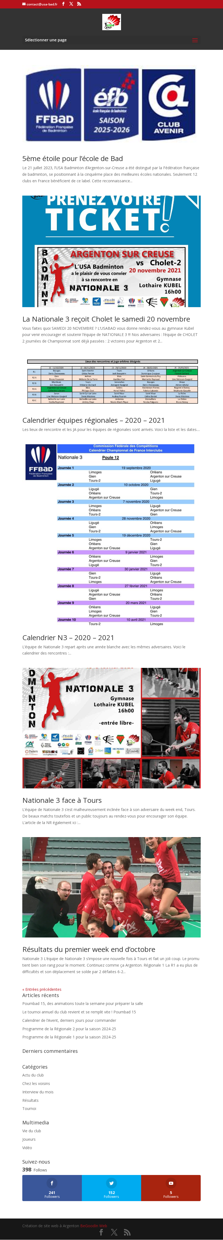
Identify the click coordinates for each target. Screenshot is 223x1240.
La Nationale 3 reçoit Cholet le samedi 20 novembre (106, 319)
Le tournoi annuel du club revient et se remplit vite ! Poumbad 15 (79, 1011)
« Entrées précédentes (41, 989)
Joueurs (29, 1139)
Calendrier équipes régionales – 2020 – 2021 (93, 420)
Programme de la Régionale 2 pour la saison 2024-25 (69, 1028)
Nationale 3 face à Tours (62, 800)
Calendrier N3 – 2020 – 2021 (68, 637)
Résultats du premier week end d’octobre (88, 949)
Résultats (30, 1100)
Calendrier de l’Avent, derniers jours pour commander (69, 1020)
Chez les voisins (36, 1083)
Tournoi (29, 1108)
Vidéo (27, 1147)
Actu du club (33, 1075)
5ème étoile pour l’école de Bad (72, 158)
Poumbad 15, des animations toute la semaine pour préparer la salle (82, 1003)
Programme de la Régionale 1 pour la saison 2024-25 (69, 1036)
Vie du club (31, 1130)
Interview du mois (38, 1091)
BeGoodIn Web (93, 1225)
